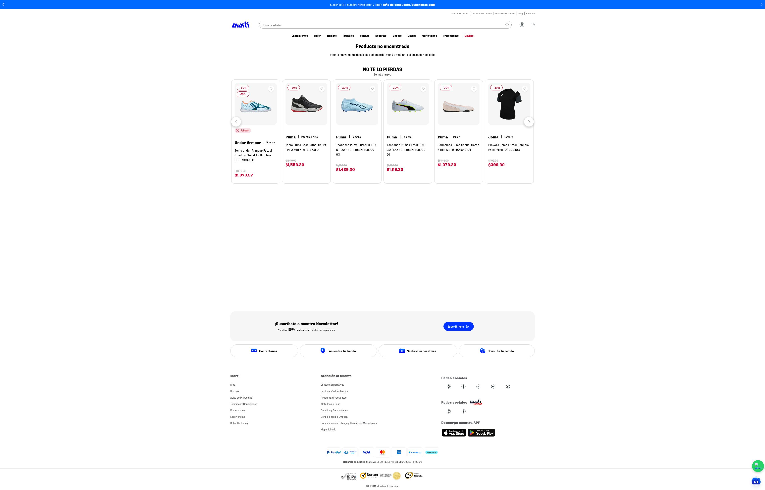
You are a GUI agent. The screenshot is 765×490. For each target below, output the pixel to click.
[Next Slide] (761, 4)
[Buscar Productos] (507, 24)
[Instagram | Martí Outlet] (448, 411)
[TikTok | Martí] (508, 386)
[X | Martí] (478, 386)
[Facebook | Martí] (463, 386)
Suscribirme (455, 326)
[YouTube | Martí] (493, 386)
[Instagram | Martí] (448, 386)
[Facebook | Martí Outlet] (463, 411)
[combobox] (385, 25)
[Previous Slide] (3, 4)
